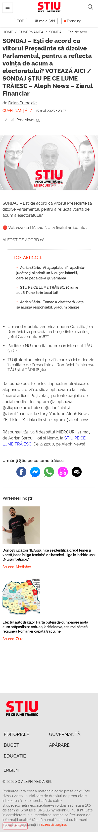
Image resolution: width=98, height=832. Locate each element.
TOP (20, 21)
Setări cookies (15, 826)
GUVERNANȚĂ (31, 32)
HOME (8, 32)
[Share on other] (63, 471)
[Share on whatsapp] (49, 471)
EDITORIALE (16, 734)
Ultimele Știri (44, 21)
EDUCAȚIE (15, 756)
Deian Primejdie (22, 103)
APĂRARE (59, 745)
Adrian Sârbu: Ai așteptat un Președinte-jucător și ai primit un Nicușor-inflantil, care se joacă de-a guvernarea (50, 273)
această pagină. (54, 824)
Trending (72, 21)
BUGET (11, 745)
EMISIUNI (11, 770)
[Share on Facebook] (21, 471)
